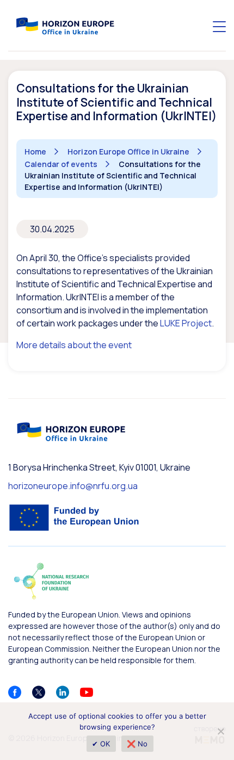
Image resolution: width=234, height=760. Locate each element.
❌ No (137, 743)
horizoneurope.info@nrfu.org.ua (73, 486)
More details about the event (74, 345)
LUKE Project (186, 323)
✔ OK (101, 743)
